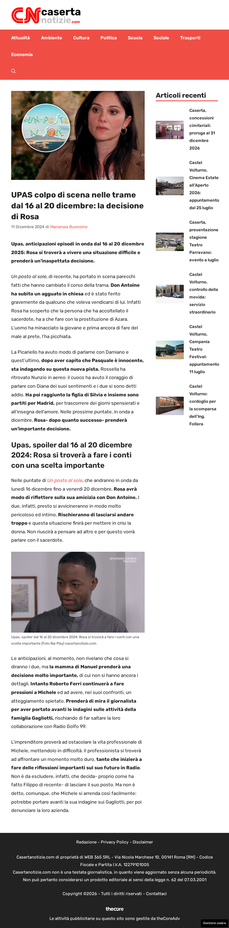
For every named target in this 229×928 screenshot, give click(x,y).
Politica (109, 37)
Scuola (135, 37)
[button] (13, 71)
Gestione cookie (214, 923)
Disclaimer (143, 842)
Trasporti (190, 37)
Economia (22, 54)
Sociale (161, 37)
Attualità (20, 37)
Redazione (86, 842)
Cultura (81, 37)
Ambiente (51, 37)
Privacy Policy (114, 842)
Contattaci (156, 893)
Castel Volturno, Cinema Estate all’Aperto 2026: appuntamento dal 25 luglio (204, 185)
